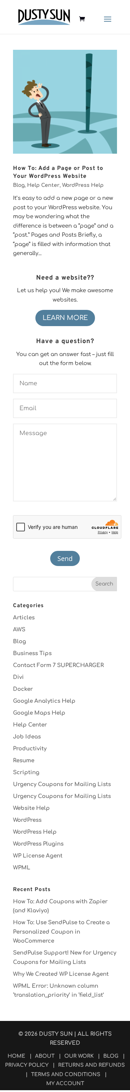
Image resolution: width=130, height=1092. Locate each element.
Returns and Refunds (91, 1065)
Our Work (79, 1056)
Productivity (30, 749)
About (45, 1056)
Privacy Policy (26, 1065)
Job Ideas (27, 737)
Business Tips (32, 653)
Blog (19, 185)
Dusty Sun (56, 1034)
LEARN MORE (65, 317)
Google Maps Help (39, 713)
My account (65, 1083)
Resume (23, 761)
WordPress (27, 820)
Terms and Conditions (65, 1074)
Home (16, 1056)
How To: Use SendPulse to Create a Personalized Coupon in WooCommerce (61, 932)
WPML (21, 868)
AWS (19, 630)
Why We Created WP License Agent (61, 974)
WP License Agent (37, 856)
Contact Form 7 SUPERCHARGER (58, 665)
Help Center (43, 185)
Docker (23, 689)
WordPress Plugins (38, 844)
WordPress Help (83, 185)
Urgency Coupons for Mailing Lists (62, 784)
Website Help (31, 808)
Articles (24, 618)
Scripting (26, 772)
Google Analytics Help (44, 701)
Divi (18, 677)
